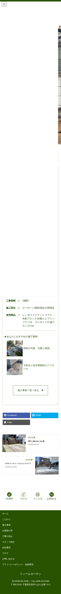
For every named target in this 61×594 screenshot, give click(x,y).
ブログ (5, 553)
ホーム (5, 513)
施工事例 (6, 525)
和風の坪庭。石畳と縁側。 (37, 348)
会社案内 (6, 547)
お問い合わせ (8, 559)
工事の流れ (7, 536)
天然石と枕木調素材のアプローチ (38, 367)
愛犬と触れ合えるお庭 (36, 441)
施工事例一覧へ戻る (29, 390)
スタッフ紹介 (8, 542)
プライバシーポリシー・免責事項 (17, 564)
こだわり (6, 519)
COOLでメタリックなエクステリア (18, 463)
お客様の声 (7, 530)
